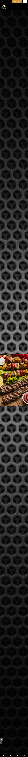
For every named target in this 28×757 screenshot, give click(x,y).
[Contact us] (17, 755)
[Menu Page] (3, 755)
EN (24, 1)
